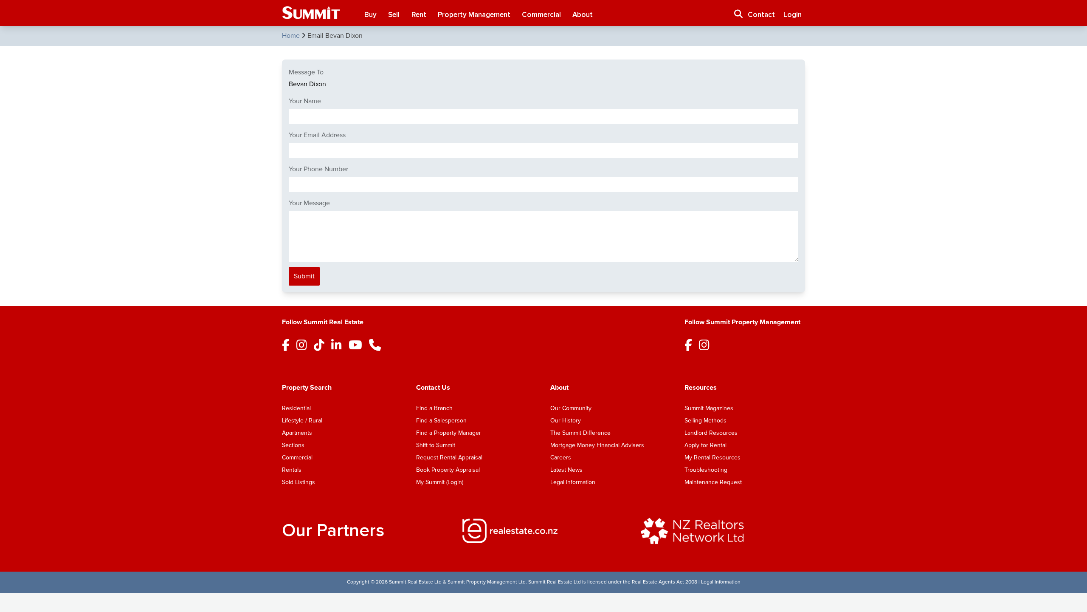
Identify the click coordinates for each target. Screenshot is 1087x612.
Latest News (566, 469)
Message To (306, 72)
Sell (394, 14)
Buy (370, 14)
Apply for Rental (705, 445)
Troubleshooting (705, 469)
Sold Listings (298, 482)
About (582, 14)
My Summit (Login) (439, 482)
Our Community (570, 408)
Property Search (307, 387)
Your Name (305, 101)
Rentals (291, 469)
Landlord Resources (711, 432)
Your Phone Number (318, 169)
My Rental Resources (712, 457)
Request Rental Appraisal (449, 457)
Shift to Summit (435, 445)
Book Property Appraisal (448, 469)
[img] (543, 530)
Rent (418, 14)
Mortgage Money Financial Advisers (597, 445)
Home (291, 35)
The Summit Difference (580, 432)
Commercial (541, 14)
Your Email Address (317, 135)
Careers (560, 457)
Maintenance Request (713, 482)
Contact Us (433, 387)
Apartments (297, 432)
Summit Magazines (708, 408)
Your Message (309, 203)
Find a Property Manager (448, 432)
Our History (565, 420)
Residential (296, 408)
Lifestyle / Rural (302, 420)
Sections (293, 445)
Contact (761, 14)
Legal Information (572, 482)
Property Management (474, 14)
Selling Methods (705, 420)
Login (792, 14)
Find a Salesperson (441, 420)
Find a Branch (434, 408)
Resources (700, 387)
